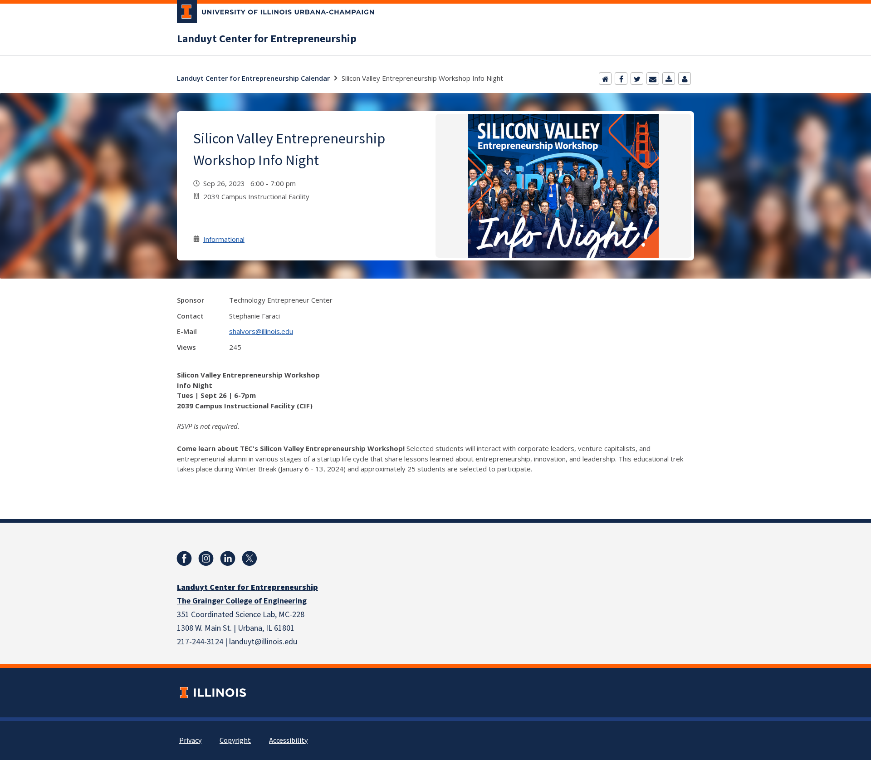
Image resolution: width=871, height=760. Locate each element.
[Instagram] (206, 559)
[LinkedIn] (228, 559)
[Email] (652, 78)
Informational (224, 239)
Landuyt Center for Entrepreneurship (267, 39)
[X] (249, 559)
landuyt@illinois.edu (263, 641)
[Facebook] (621, 78)
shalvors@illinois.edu (261, 331)
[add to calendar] (668, 78)
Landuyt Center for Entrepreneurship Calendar (253, 78)
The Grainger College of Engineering (242, 601)
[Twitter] (637, 78)
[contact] (684, 78)
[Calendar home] (605, 78)
